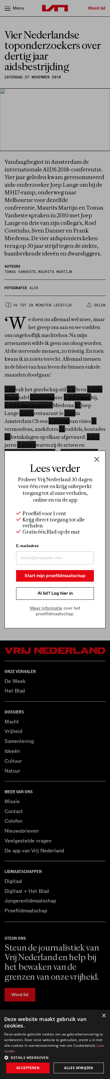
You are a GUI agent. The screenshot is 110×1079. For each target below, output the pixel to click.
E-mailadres (27, 545)
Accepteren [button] (27, 1067)
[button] (55, 1057)
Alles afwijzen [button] (78, 1067)
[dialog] (55, 1044)
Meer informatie (46, 608)
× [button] (104, 1016)
